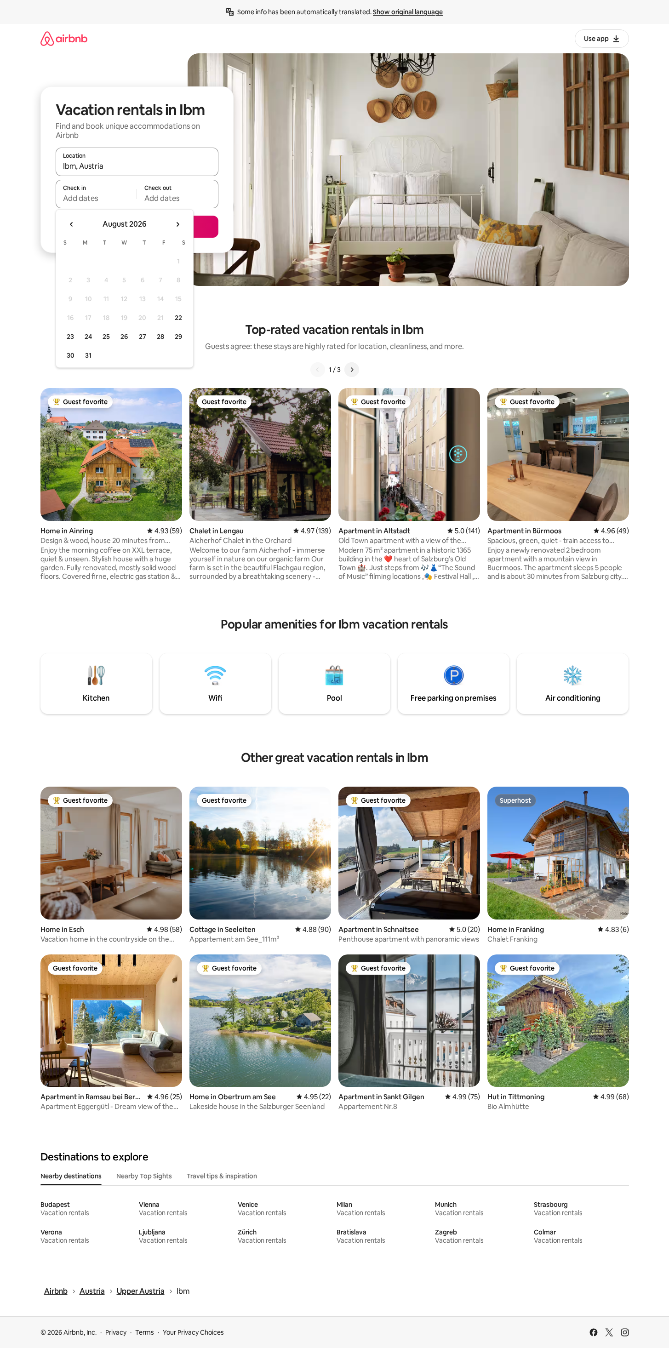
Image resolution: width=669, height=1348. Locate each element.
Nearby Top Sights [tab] (144, 1176)
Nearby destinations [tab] (71, 1176)
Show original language (408, 12)
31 (88, 355)
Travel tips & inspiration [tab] (222, 1176)
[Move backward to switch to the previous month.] (71, 224)
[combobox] (137, 165)
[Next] (351, 369)
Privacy (115, 1332)
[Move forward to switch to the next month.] (177, 224)
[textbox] (96, 198)
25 (106, 336)
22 (178, 318)
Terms (144, 1332)
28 (160, 336)
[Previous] (317, 369)
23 (70, 336)
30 (70, 355)
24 (88, 336)
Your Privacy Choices (193, 1332)
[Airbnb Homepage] (63, 38)
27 (142, 336)
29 (178, 336)
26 (124, 336)
